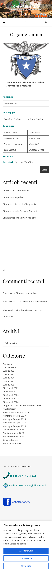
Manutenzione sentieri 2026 (16, 412)
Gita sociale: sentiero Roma (16, 190)
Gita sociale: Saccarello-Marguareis (19, 204)
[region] (26, 546)
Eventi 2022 (8, 370)
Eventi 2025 (8, 381)
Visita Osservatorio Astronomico (31, 301)
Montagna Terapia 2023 (14, 415)
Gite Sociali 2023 (11, 391)
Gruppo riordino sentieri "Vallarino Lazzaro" (23, 405)
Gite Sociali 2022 (11, 388)
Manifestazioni (10, 408)
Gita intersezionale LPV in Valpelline (19, 217)
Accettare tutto (26, 550)
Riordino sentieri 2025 (13, 436)
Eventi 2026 (8, 384)
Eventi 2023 (8, 374)
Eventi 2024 (8, 377)
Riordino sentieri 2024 (13, 433)
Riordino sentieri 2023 (13, 429)
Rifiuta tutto (26, 566)
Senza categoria (10, 439)
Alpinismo (7, 363)
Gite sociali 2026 (11, 402)
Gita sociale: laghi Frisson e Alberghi (20, 211)
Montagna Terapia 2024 (14, 419)
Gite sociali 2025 (11, 398)
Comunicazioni (9, 367)
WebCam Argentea (12, 443)
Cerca (44, 169)
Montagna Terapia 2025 (14, 422)
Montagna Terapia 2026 (14, 426)
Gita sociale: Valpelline (13, 197)
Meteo (6, 270)
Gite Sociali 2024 (11, 395)
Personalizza (26, 558)
